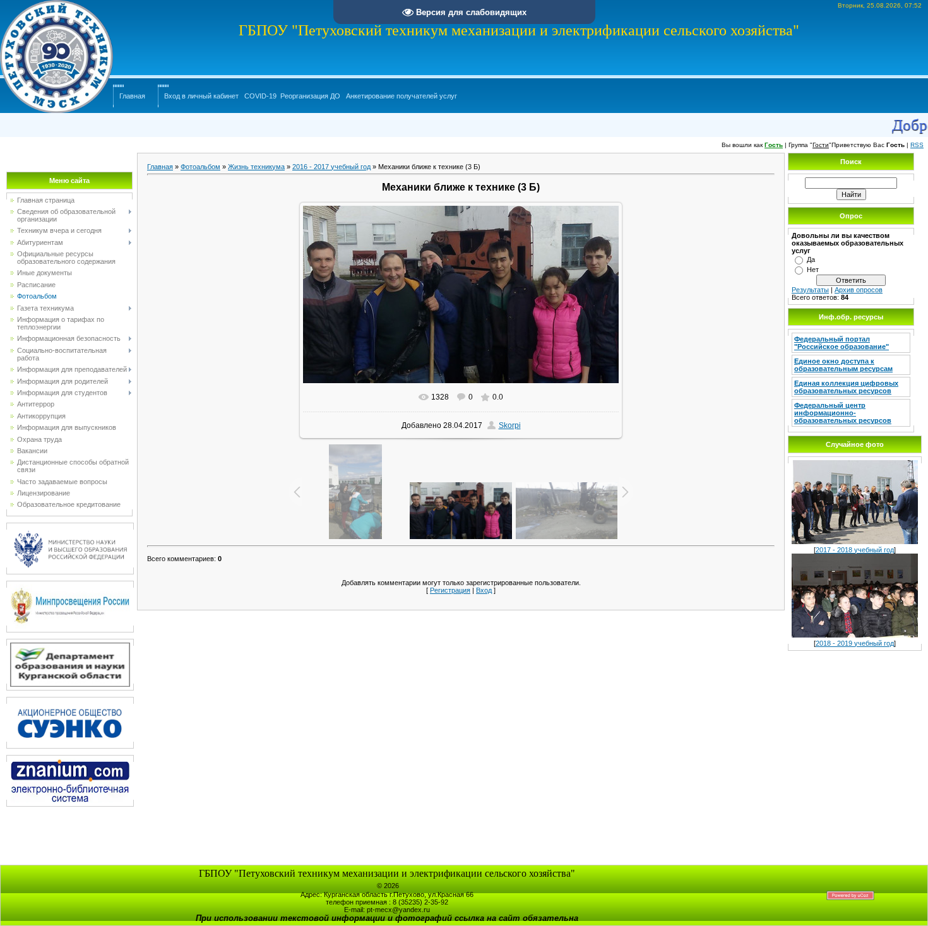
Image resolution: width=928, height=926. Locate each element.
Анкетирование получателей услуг (401, 96)
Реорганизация (304, 96)
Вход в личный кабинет (201, 96)
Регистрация (450, 590)
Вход (484, 590)
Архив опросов (859, 290)
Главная (132, 96)
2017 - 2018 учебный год (855, 550)
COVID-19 (260, 96)
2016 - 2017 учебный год (331, 166)
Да (811, 259)
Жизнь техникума (256, 166)
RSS (917, 144)
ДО (335, 96)
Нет (813, 269)
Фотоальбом (200, 166)
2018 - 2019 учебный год (855, 643)
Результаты (810, 290)
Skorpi (510, 425)
